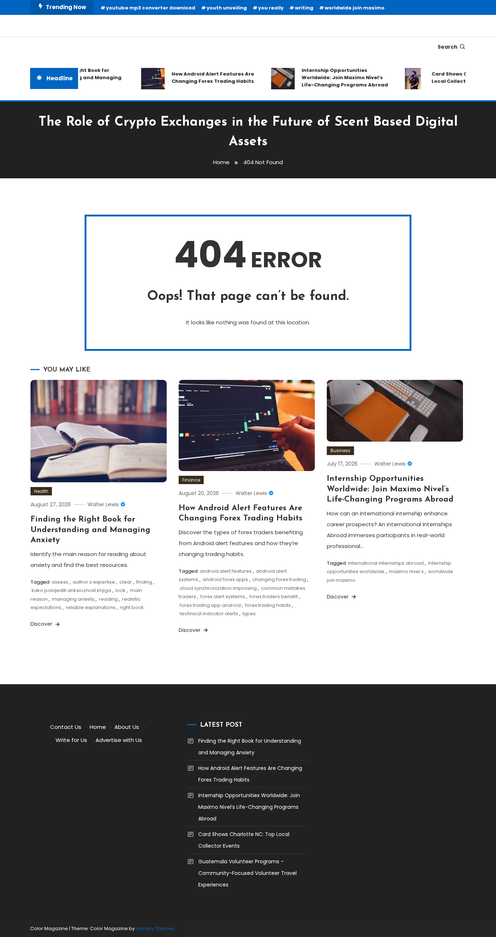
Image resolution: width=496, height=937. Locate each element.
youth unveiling (227, 7)
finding (144, 582)
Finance (191, 480)
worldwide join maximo (355, 7)
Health (41, 491)
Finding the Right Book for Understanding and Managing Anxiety (90, 529)
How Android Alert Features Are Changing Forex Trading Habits (205, 77)
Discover (42, 624)
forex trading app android (210, 605)
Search (448, 46)
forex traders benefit (273, 596)
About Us (126, 727)
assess (60, 582)
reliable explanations (90, 607)
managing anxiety (73, 599)
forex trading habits (268, 605)
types (249, 613)
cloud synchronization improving (218, 588)
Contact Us (65, 727)
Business (340, 450)
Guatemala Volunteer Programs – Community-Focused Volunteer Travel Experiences (247, 873)
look (120, 590)
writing (304, 7)
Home (98, 727)
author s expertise (94, 582)
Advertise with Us (118, 740)
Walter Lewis (103, 504)
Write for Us (71, 740)
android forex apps (225, 579)
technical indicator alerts (209, 613)
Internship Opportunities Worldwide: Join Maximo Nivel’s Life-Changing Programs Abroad (337, 77)
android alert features (226, 571)
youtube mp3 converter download (150, 7)
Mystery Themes (155, 928)
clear (125, 582)
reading (108, 599)
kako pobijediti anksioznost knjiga (71, 590)
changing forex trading (279, 579)
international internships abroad (386, 563)
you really (271, 7)
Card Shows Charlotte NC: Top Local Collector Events (243, 840)
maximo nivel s (406, 571)
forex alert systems (222, 596)
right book (132, 607)
